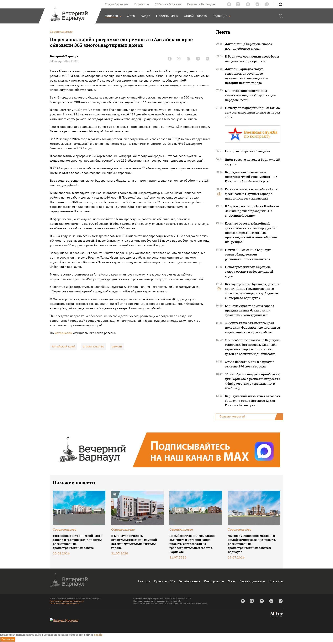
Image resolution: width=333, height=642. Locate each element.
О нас (232, 581)
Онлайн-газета (189, 581)
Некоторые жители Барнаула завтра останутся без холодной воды (249, 271)
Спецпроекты (214, 581)
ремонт (117, 346)
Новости (144, 581)
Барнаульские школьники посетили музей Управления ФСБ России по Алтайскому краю (251, 176)
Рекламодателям (252, 581)
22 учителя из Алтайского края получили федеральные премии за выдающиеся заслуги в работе (252, 327)
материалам (63, 333)
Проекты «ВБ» (164, 581)
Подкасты (141, 4)
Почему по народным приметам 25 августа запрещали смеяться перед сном (252, 112)
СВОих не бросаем (168, 4)
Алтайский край (63, 346)
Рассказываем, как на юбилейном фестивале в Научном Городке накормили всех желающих (251, 193)
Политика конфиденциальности (65, 603)
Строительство (64, 529)
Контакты (276, 581)
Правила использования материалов (67, 601)
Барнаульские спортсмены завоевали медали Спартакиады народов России (250, 95)
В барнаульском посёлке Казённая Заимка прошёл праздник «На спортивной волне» (252, 210)
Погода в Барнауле (201, 4)
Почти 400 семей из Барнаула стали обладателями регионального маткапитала (248, 254)
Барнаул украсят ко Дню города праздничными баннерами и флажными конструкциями (249, 310)
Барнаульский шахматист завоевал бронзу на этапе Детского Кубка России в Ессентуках (252, 400)
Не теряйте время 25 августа (247, 151)
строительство (93, 346)
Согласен (8, 639)
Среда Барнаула (117, 4)
